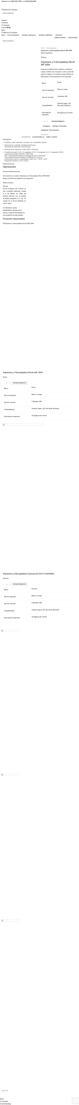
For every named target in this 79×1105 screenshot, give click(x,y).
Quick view (10, 368)
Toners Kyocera (45, 937)
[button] (19, 383)
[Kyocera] (10, 845)
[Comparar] (5, 368)
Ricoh (5, 377)
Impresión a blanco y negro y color (29, 945)
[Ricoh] (10, 701)
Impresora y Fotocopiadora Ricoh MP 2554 (23, 372)
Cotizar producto (58, 121)
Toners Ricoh (44, 934)
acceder (10, 178)
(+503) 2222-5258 (30, 1)
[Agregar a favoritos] (15, 368)
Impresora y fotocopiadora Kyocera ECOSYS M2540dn (28, 574)
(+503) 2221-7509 (15, 1)
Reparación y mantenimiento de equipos (30, 928)
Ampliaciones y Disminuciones (25, 950)
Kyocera (6, 578)
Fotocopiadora (51, 48)
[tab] (26, 137)
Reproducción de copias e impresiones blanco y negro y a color (29, 939)
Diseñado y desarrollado (17, 1094)
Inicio (43, 48)
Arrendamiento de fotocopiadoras (26, 933)
